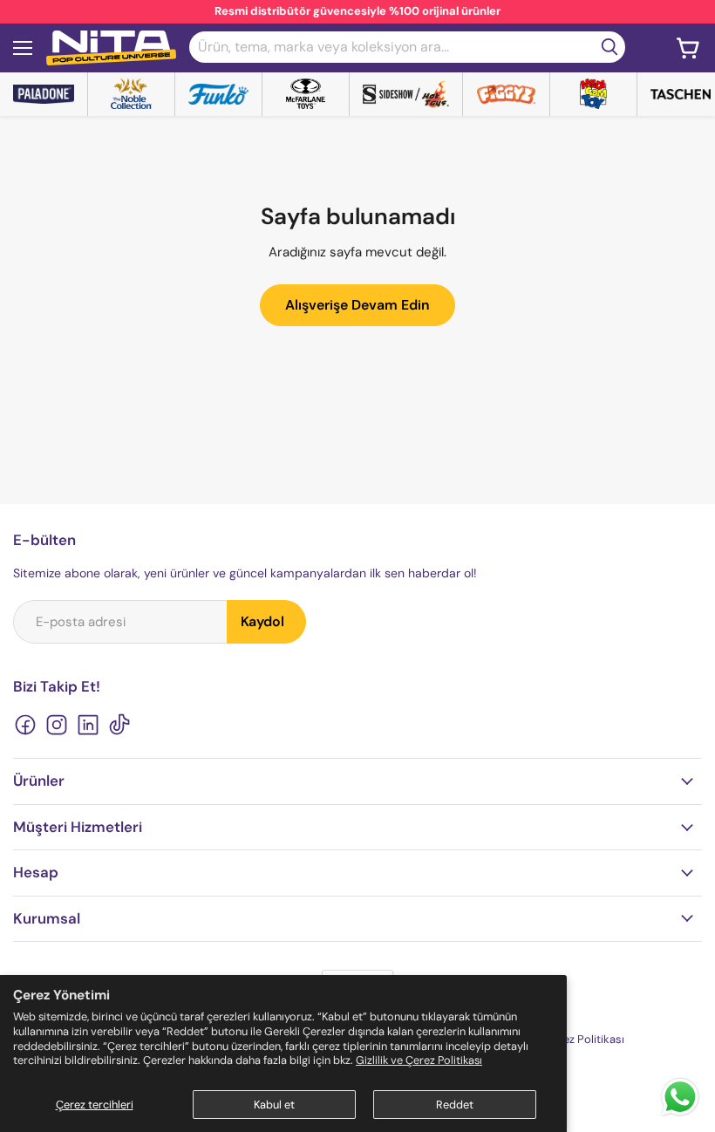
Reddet (454, 1104)
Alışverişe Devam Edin (357, 305)
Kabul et (274, 1104)
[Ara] (609, 47)
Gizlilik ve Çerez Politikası (419, 1060)
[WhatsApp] (680, 1114)
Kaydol (262, 621)
